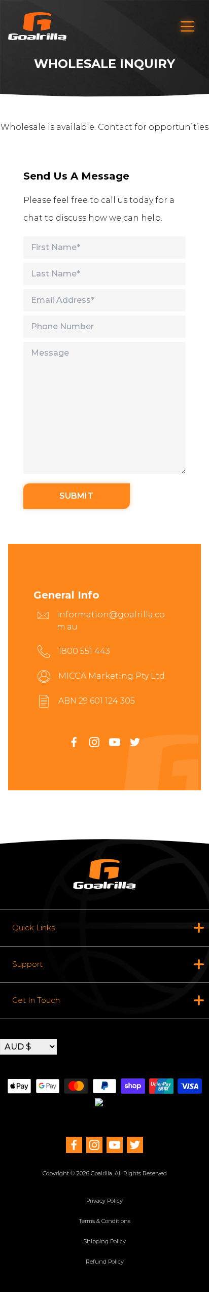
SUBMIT (76, 496)
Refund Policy (105, 1261)
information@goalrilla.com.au (111, 621)
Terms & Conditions (104, 1221)
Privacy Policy (104, 1200)
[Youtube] (115, 742)
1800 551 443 (84, 651)
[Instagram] (94, 742)
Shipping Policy (104, 1241)
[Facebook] (74, 742)
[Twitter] (135, 1145)
